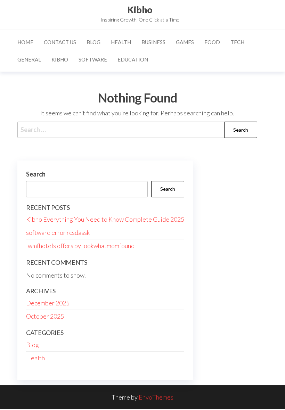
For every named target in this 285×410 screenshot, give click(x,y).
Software (93, 59)
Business (153, 42)
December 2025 (48, 303)
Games (185, 42)
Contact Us (60, 42)
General (29, 59)
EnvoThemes (156, 397)
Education (132, 59)
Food (212, 42)
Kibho (140, 9)
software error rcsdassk (58, 232)
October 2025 (45, 316)
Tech (237, 42)
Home (25, 42)
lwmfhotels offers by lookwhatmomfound (80, 245)
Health (121, 42)
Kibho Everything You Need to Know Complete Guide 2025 (105, 219)
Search (36, 174)
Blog (93, 42)
